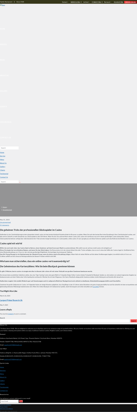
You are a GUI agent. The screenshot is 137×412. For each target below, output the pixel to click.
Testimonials (4, 387)
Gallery (2, 167)
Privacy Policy (4, 407)
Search (2, 318)
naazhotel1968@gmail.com (13, 345)
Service (2, 156)
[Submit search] (20, 182)
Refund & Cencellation (6, 408)
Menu (2, 159)
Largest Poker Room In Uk (11, 300)
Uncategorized (7, 210)
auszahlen (96, 287)
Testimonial (4, 174)
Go (21, 401)
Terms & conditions (5, 405)
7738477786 (96, 2)
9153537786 (118, 2)
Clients (2, 170)
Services (3, 370)
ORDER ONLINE (130, 2)
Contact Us (4, 177)
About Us (3, 163)
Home (2, 152)
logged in (11, 314)
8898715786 (75, 2)
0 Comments (4, 225)
